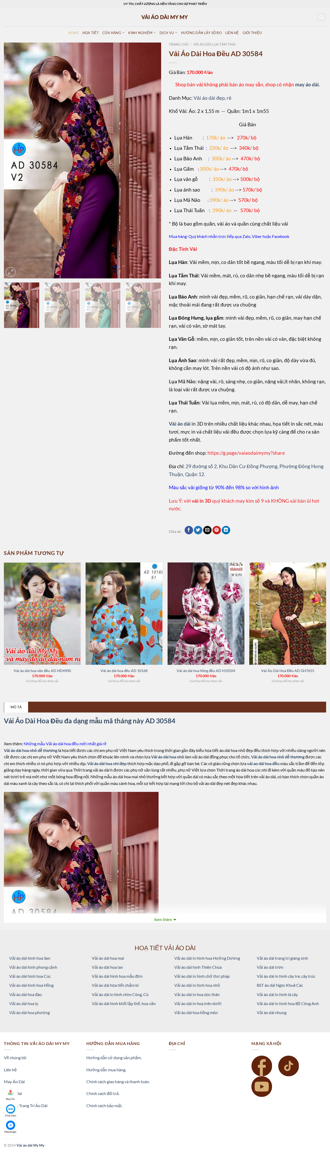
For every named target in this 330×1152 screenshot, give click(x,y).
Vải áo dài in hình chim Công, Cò (120, 994)
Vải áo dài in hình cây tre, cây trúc (286, 976)
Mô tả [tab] (16, 707)
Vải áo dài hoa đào (25, 994)
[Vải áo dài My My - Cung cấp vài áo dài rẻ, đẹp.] (165, 17)
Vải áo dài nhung (271, 1012)
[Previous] (13, 160)
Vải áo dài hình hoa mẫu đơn (117, 976)
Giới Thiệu (252, 33)
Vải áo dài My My (30, 1145)
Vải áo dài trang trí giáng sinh (282, 958)
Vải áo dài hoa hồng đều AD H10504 (206, 670)
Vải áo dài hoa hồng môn (196, 1012)
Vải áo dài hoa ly (23, 1003)
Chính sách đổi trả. (102, 1093)
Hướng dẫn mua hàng (105, 1069)
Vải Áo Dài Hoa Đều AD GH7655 (287, 670)
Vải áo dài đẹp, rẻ (213, 98)
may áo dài (307, 84)
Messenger (10, 1131)
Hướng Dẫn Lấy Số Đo (201, 33)
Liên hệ (10, 1069)
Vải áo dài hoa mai (108, 958)
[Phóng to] (11, 272)
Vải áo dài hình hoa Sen (29, 958)
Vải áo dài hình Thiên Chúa (198, 967)
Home (73, 33)
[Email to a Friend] (207, 530)
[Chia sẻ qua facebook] (189, 530)
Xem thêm (163, 919)
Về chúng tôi (15, 1057)
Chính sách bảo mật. (104, 1105)
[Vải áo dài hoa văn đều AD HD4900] (42, 613)
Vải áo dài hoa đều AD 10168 (124, 670)
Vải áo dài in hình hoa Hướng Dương (207, 958)
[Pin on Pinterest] (216, 530)
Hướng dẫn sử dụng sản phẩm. (114, 1057)
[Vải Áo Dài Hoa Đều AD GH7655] (287, 613)
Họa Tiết (90, 33)
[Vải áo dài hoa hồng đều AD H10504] (206, 613)
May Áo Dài (14, 1081)
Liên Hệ (232, 33)
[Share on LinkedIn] (226, 530)
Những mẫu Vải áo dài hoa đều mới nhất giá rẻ (65, 743)
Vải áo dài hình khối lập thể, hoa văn (124, 1003)
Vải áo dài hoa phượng (29, 1012)
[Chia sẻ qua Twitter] (198, 530)
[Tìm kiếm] (321, 17)
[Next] (151, 160)
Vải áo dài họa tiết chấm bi (115, 985)
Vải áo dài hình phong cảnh (33, 967)
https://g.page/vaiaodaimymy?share (246, 453)
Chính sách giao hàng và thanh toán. (118, 1081)
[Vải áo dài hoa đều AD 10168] (124, 613)
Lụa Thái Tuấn (189, 210)
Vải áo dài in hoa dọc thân (197, 994)
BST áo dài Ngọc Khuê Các (280, 985)
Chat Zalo (10, 1115)
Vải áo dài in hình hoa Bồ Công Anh (288, 1003)
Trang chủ (178, 44)
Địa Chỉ (10, 1098)
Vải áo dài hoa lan (107, 967)
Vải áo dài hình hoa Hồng (31, 985)
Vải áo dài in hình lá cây (277, 994)
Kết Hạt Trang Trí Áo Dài (25, 1105)
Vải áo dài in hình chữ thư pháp (202, 976)
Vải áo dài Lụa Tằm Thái (214, 44)
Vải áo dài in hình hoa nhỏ (197, 985)
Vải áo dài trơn (270, 967)
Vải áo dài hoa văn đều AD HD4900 (42, 670)
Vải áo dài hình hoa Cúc (30, 976)
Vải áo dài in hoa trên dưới (197, 1003)
